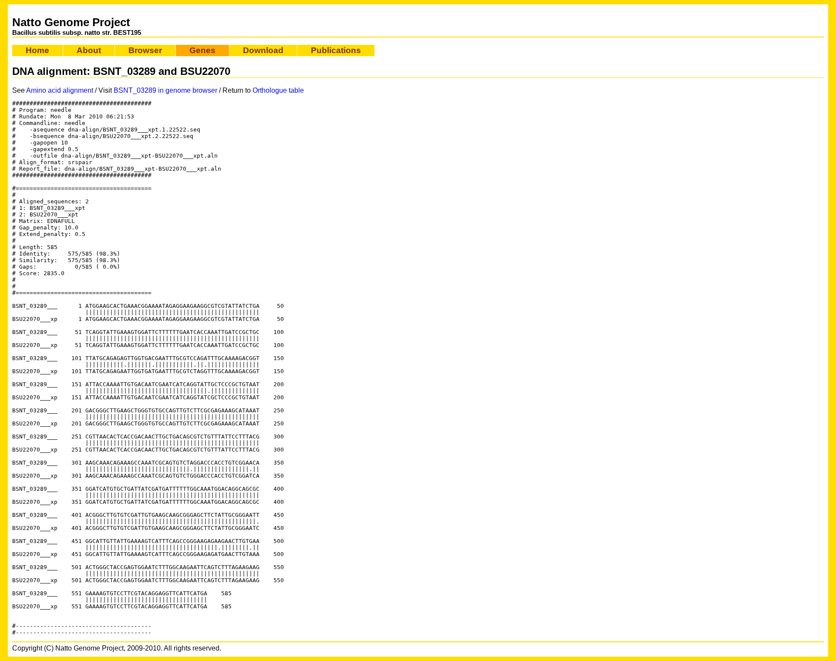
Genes (202, 50)
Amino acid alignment (59, 90)
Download (263, 50)
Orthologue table (278, 90)
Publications (336, 50)
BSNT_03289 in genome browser (165, 90)
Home (37, 50)
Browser (145, 50)
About (89, 50)
